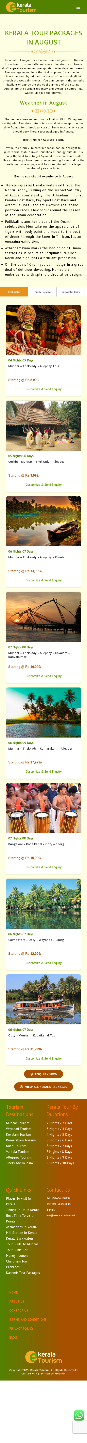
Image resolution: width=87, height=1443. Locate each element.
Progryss (60, 1373)
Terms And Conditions (28, 1320)
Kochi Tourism (16, 1146)
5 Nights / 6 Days (59, 1140)
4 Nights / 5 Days (59, 1134)
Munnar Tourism (17, 1123)
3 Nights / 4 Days (59, 1129)
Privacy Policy (22, 1328)
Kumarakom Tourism (21, 1140)
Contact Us (19, 1310)
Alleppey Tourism (19, 1157)
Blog (13, 1337)
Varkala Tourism (17, 1151)
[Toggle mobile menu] (78, 7)
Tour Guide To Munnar (22, 1244)
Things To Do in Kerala (22, 1210)
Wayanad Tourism (18, 1129)
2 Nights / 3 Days (59, 1123)
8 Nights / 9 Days (59, 1157)
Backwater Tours (71, 291)
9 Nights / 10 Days (60, 1163)
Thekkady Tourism (19, 1163)
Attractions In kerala (21, 1227)
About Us (17, 1301)
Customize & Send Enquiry (44, 389)
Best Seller (14, 291)
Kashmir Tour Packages (23, 1272)
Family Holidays (42, 291)
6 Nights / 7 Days (59, 1146)
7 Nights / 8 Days (59, 1151)
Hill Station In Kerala (21, 1232)
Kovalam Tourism (18, 1134)
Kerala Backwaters (20, 1238)
